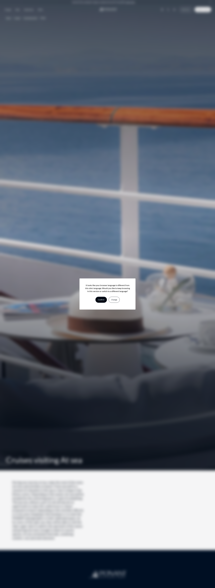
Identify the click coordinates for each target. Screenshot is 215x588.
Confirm (101, 300)
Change (114, 300)
